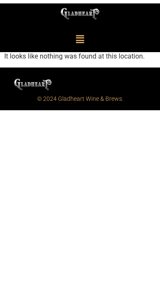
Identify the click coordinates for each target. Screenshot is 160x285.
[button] (80, 39)
